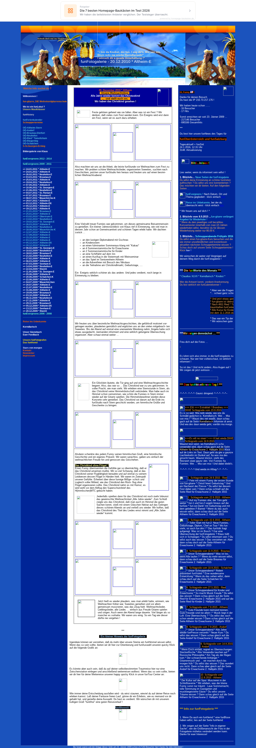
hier (223, 196)
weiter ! (227, 720)
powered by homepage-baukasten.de (177, 18)
